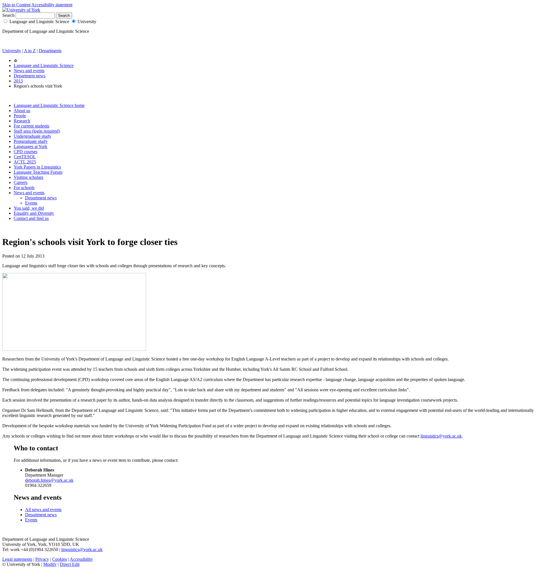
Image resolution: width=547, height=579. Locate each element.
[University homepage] (15, 60)
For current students (31, 126)
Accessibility (81, 559)
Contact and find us (31, 218)
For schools (24, 187)
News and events (29, 70)
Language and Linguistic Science (39, 21)
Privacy (42, 559)
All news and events (43, 509)
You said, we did (29, 208)
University (86, 21)
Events (31, 203)
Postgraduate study (31, 141)
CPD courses (25, 151)
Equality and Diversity (34, 213)
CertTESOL (25, 156)
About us (22, 110)
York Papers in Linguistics (37, 167)
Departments (50, 50)
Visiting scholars (28, 177)
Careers (20, 182)
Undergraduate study (32, 136)
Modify (50, 564)
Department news (29, 75)
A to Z (30, 50)
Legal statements (17, 559)
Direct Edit (69, 564)
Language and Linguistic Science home (49, 105)
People (20, 115)
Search (8, 15)
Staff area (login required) (37, 131)
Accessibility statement (51, 4)
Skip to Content (16, 4)
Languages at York (30, 146)
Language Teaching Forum (38, 172)
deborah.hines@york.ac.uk (49, 480)
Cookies (59, 559)
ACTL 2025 (25, 161)
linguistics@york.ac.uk (441, 436)
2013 (18, 80)
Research (22, 120)
